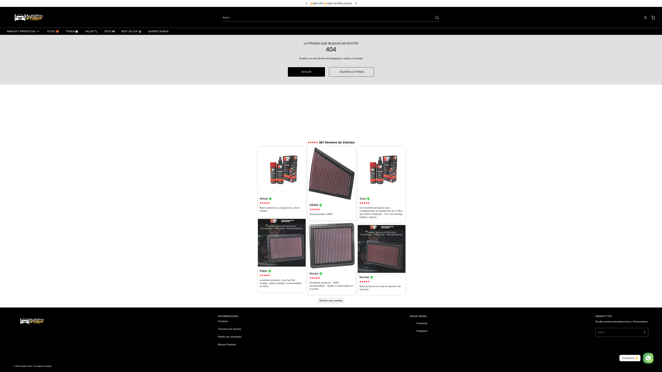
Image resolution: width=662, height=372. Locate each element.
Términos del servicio (229, 329)
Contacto (223, 321)
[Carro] (651, 17)
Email (601, 332)
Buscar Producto (227, 344)
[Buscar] (435, 17)
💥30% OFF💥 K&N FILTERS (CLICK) (331, 3)
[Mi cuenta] (644, 17)
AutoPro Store (26, 366)
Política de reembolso (230, 336)
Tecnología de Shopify (42, 366)
